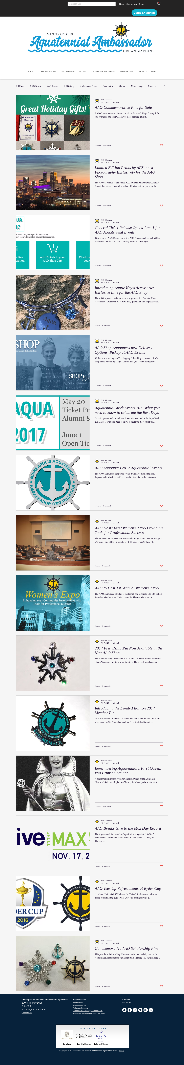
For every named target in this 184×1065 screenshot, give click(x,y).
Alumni (121, 85)
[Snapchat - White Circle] (124, 1010)
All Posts (20, 85)
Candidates (108, 85)
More (150, 85)
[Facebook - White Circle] (130, 1010)
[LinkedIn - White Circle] (151, 1010)
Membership (132, 4)
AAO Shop (69, 85)
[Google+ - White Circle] (145, 1010)
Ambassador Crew (88, 85)
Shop (141, 4)
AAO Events (52, 85)
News (122, 4)
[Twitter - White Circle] (140, 1010)
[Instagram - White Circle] (135, 1010)
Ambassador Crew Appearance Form (87, 1011)
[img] (66, 1038)
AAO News (35, 85)
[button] (159, 3)
